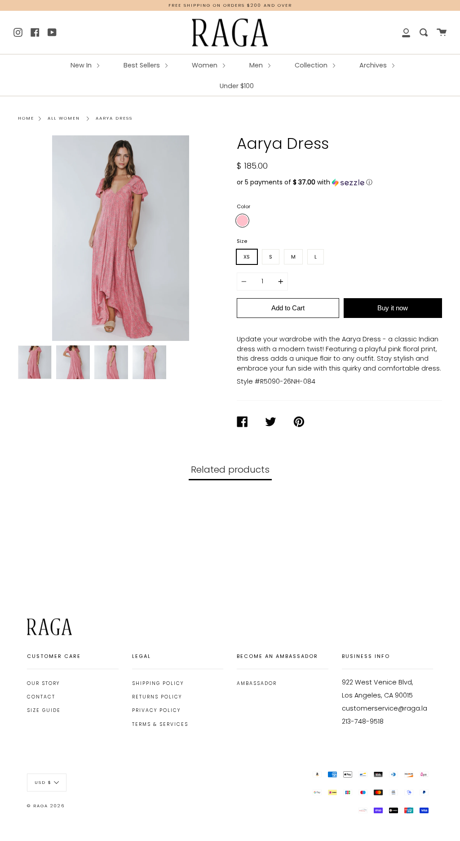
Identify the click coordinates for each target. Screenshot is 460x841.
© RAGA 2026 (46, 806)
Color (243, 206)
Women (205, 65)
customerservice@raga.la (384, 708)
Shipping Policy (158, 683)
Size (242, 241)
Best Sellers (143, 65)
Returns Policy (157, 696)
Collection (312, 65)
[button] (339, 182)
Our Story (43, 683)
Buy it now (392, 308)
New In (82, 65)
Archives (374, 65)
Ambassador (257, 683)
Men (257, 65)
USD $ (43, 782)
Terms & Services (160, 724)
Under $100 (237, 85)
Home (26, 118)
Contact (41, 696)
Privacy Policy (156, 710)
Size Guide (44, 710)
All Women (64, 118)
